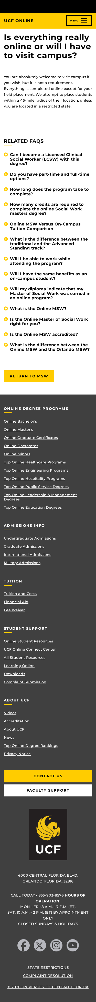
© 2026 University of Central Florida (48, 987)
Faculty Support (48, 790)
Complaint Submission (25, 682)
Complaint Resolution (48, 976)
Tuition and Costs (20, 594)
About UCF (14, 729)
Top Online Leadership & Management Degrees (40, 497)
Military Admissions (22, 563)
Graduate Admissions (24, 546)
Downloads (14, 674)
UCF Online (19, 20)
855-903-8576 (51, 895)
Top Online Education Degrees (33, 507)
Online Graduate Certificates (31, 438)
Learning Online (19, 666)
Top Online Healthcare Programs (35, 462)
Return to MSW (29, 376)
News (9, 737)
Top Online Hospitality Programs (34, 478)
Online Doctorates (21, 446)
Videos (10, 713)
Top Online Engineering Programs (36, 470)
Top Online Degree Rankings (31, 746)
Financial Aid (16, 602)
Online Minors (17, 454)
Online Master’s (18, 429)
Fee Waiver (14, 610)
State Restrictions (48, 967)
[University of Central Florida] (39, 6)
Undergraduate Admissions (30, 538)
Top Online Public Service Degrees (36, 487)
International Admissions (27, 555)
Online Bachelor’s (20, 421)
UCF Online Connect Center (30, 649)
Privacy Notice (17, 754)
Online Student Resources (28, 641)
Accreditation (16, 721)
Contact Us (48, 776)
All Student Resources (24, 657)
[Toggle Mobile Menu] (91, 6)
